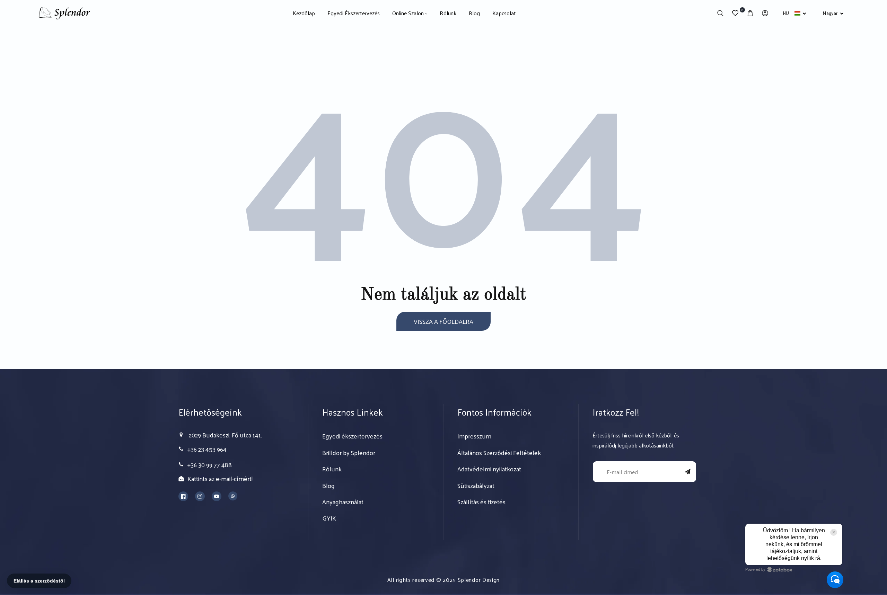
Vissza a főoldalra (443, 321)
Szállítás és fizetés (481, 501)
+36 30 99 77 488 (209, 464)
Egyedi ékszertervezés (352, 436)
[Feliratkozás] (687, 471)
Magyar (830, 13)
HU (786, 13)
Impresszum (474, 436)
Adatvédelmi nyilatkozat (489, 468)
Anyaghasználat (342, 501)
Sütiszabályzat (475, 485)
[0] (735, 13)
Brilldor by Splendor (348, 452)
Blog (328, 485)
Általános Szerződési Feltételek (499, 452)
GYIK (329, 518)
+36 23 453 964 (207, 449)
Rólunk (332, 468)
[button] (720, 13)
